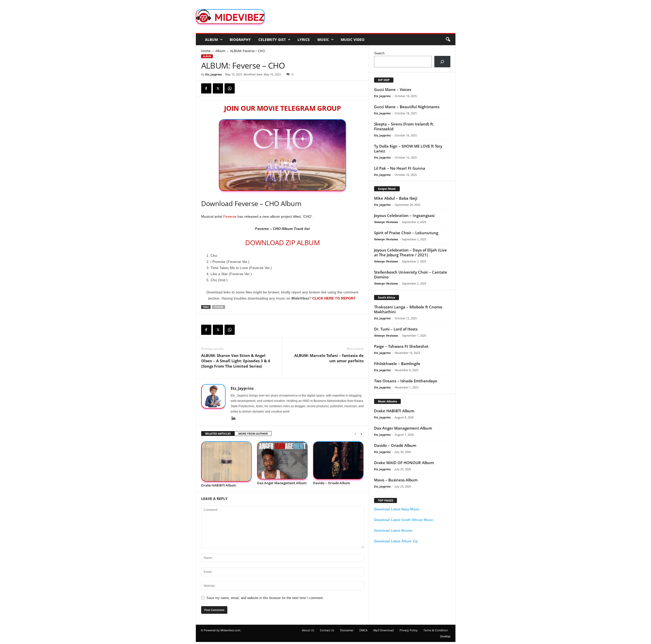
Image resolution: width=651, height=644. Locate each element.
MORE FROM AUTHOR (253, 433)
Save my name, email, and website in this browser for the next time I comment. (265, 598)
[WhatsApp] (230, 88)
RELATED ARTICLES (218, 433)
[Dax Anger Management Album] (282, 460)
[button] (447, 39)
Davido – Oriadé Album (331, 483)
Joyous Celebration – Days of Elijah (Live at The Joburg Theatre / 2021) (410, 252)
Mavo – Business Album (396, 479)
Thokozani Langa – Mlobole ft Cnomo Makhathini (408, 309)
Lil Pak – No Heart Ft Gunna (399, 168)
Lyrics (304, 39)
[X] (218, 88)
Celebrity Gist (272, 39)
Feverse (229, 216)
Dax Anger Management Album (281, 483)
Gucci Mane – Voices (392, 89)
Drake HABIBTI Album (218, 485)
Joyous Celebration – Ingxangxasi (404, 215)
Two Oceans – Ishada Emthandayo (405, 380)
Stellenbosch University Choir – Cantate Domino (410, 274)
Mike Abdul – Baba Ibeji (395, 198)
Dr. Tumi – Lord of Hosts (396, 329)
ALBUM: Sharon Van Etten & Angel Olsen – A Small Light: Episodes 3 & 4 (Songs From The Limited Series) (235, 361)
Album (211, 39)
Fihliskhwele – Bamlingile (397, 363)
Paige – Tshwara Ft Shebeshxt (401, 346)
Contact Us (327, 630)
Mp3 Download (383, 630)
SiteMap (445, 636)
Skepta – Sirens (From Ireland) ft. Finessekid (404, 126)
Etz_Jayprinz (213, 74)
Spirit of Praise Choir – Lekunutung (406, 232)
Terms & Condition (435, 630)
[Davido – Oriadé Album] (338, 460)
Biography (240, 39)
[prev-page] (355, 433)
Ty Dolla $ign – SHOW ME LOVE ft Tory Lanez (408, 148)
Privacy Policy (409, 630)
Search (379, 53)
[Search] (442, 61)
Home (206, 51)
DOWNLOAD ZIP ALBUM (282, 242)
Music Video (352, 39)
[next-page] (361, 433)
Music (323, 39)
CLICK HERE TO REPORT (334, 298)
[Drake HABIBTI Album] (226, 461)
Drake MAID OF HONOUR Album (404, 462)
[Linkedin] (234, 418)
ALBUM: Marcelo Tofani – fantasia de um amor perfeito (329, 358)
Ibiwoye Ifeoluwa (386, 222)
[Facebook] (206, 88)
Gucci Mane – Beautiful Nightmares (406, 106)
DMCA (363, 630)
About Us (308, 630)
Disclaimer (346, 630)
